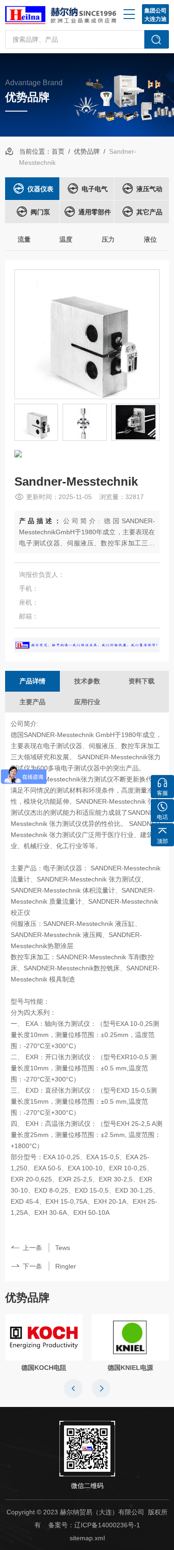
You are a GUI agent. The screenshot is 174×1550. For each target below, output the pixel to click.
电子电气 (95, 189)
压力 (108, 239)
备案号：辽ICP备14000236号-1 (94, 1525)
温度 (65, 239)
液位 (150, 239)
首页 (58, 151)
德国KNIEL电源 (130, 1367)
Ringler (65, 1266)
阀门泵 (40, 212)
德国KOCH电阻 (43, 1367)
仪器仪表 (40, 189)
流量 (24, 239)
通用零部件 (94, 212)
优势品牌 (87, 151)
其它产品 (149, 212)
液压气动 (149, 189)
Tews (62, 1247)
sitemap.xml (87, 1538)
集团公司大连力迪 (155, 14)
